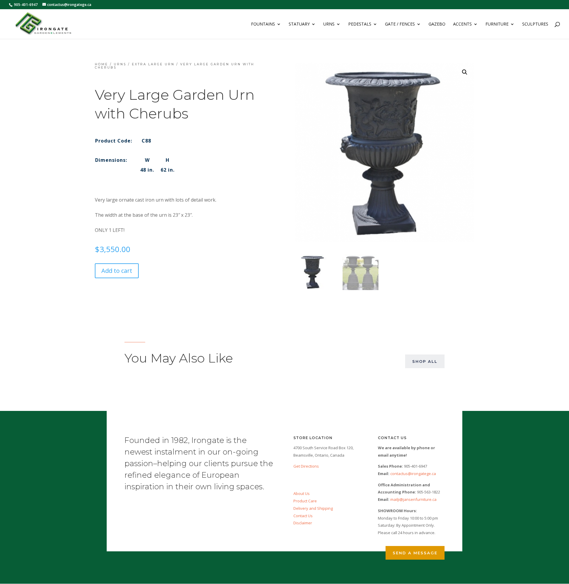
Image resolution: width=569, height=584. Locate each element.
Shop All (424, 361)
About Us (301, 493)
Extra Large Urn (153, 64)
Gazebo (437, 24)
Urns (329, 24)
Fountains (263, 24)
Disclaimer (302, 523)
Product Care (305, 501)
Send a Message (415, 552)
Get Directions (306, 466)
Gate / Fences (400, 24)
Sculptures (535, 24)
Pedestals (359, 24)
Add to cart (116, 271)
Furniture (497, 24)
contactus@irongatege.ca (413, 473)
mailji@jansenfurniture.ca (413, 499)
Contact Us (303, 515)
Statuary (299, 24)
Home (101, 64)
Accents (462, 24)
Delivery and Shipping (313, 508)
